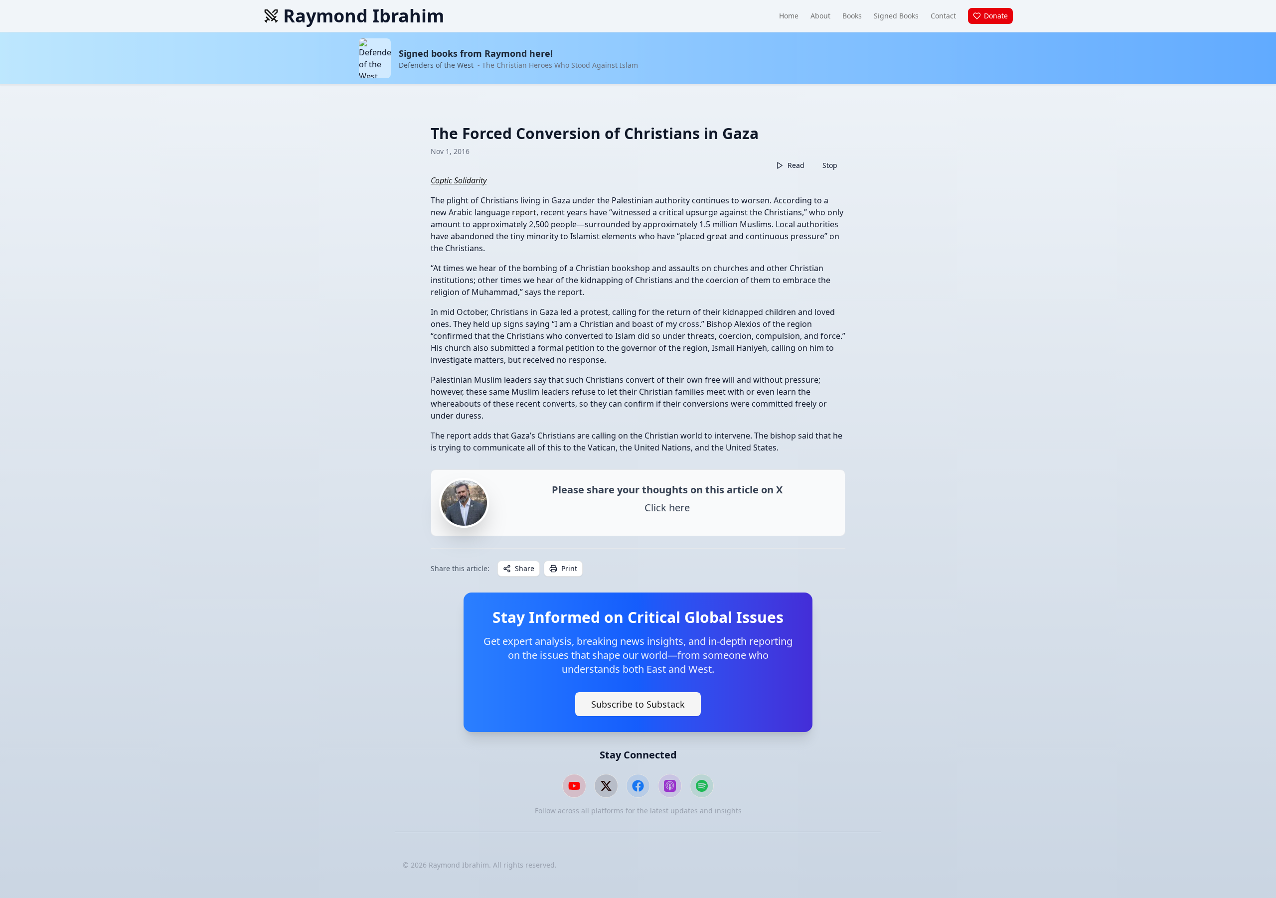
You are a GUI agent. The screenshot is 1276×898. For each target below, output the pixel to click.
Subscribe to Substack (638, 704)
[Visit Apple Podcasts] (670, 786)
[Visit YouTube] (574, 786)
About (820, 15)
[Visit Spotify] (702, 786)
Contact (943, 15)
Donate (996, 15)
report (524, 212)
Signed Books (896, 15)
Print (569, 568)
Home (788, 15)
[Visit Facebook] (638, 786)
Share (524, 568)
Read (796, 165)
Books (852, 15)
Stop (829, 165)
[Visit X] (606, 786)
